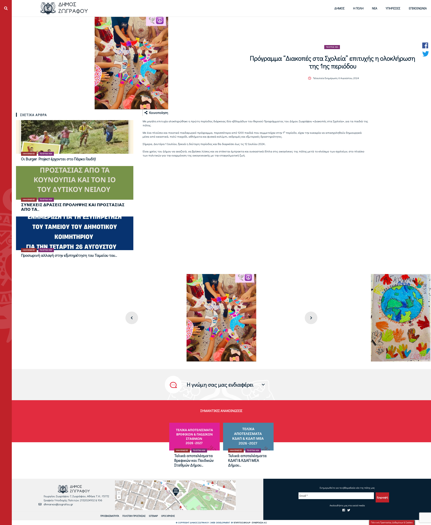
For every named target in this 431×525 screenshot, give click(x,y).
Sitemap (153, 515)
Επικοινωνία (418, 8)
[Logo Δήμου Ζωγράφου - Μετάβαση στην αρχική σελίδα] (64, 8)
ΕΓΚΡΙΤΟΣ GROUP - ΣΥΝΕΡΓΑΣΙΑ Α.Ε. (250, 522)
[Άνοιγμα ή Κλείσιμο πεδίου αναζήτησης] (6, 8)
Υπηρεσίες (393, 8)
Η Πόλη (358, 8)
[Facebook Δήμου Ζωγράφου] (425, 45)
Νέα (374, 8)
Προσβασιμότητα (109, 515)
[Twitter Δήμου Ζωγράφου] (425, 53)
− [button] (119, 497)
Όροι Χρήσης (168, 515)
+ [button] (119, 492)
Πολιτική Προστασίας (133, 515)
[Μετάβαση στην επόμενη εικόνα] (311, 318)
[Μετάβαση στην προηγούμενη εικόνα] (131, 318)
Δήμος (339, 8)
